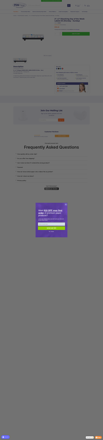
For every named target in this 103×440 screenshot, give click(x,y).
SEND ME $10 (51, 228)
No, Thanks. (51, 231)
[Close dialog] (66, 204)
